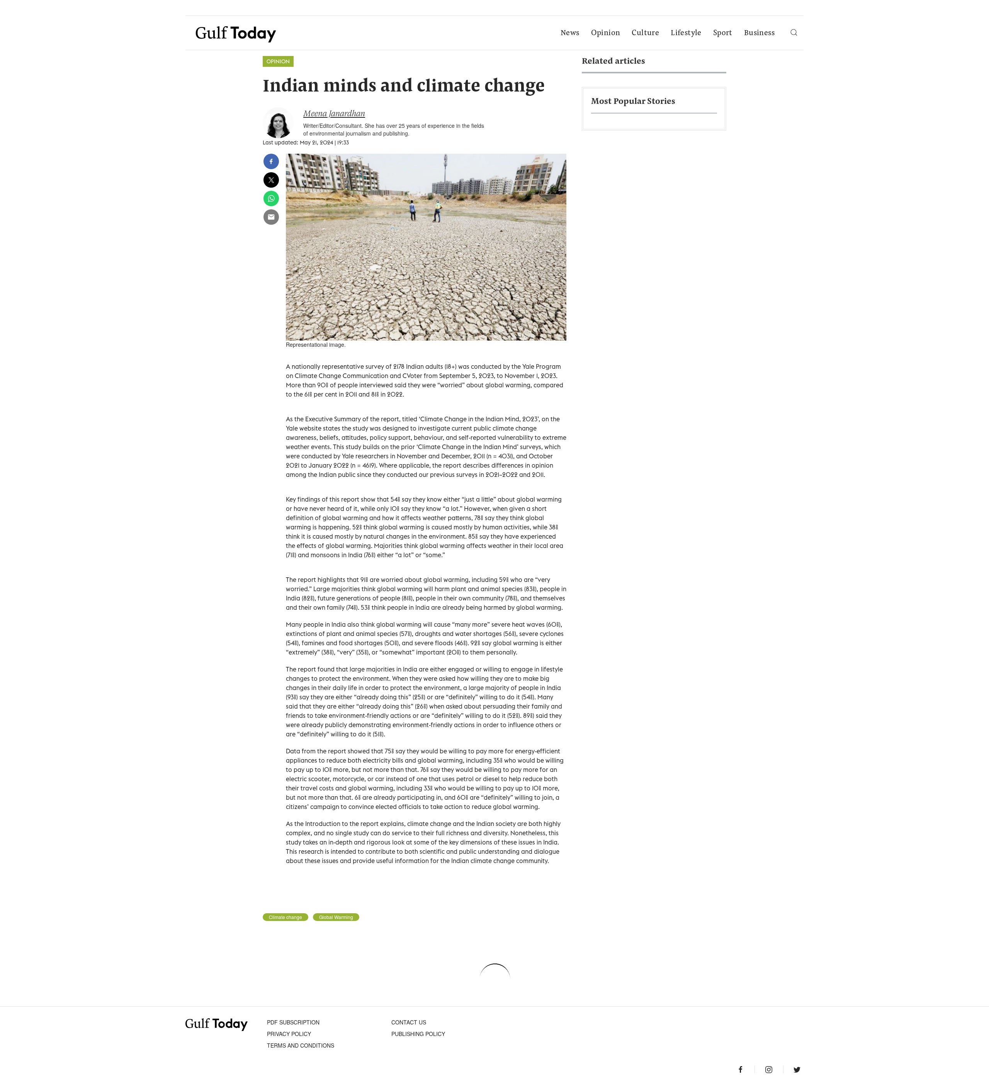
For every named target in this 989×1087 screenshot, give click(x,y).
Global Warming (336, 917)
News (570, 33)
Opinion (605, 33)
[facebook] (271, 161)
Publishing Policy (418, 1034)
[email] (271, 217)
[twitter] (271, 180)
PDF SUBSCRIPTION (293, 1022)
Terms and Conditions (300, 1045)
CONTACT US (408, 1022)
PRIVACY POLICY (289, 1034)
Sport (722, 33)
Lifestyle (686, 33)
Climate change (285, 917)
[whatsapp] (271, 198)
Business (759, 33)
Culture (645, 33)
